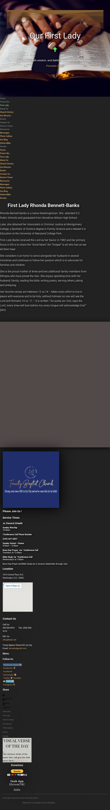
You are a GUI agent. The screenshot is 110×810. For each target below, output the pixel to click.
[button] (12, 696)
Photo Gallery (6, 136)
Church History (6, 112)
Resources (5, 129)
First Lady (4, 105)
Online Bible (5, 143)
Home (2, 98)
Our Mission (5, 115)
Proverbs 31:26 (55, 65)
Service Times (6, 126)
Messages (4, 133)
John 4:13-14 (22, 760)
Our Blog (4, 139)
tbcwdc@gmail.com (18, 648)
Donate (3, 146)
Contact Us (5, 122)
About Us (4, 109)
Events (3, 119)
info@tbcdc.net (9, 640)
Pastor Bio (4, 102)
